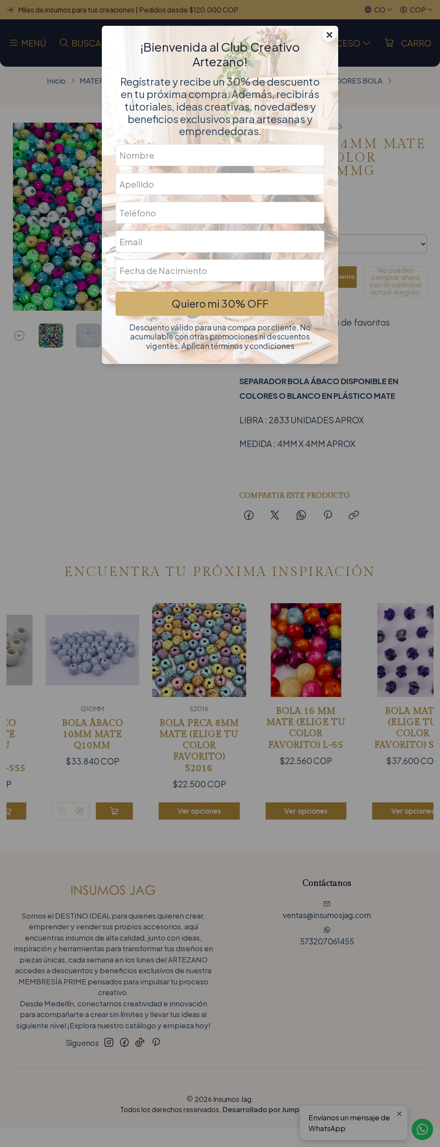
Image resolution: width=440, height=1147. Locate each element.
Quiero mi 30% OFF (220, 303)
